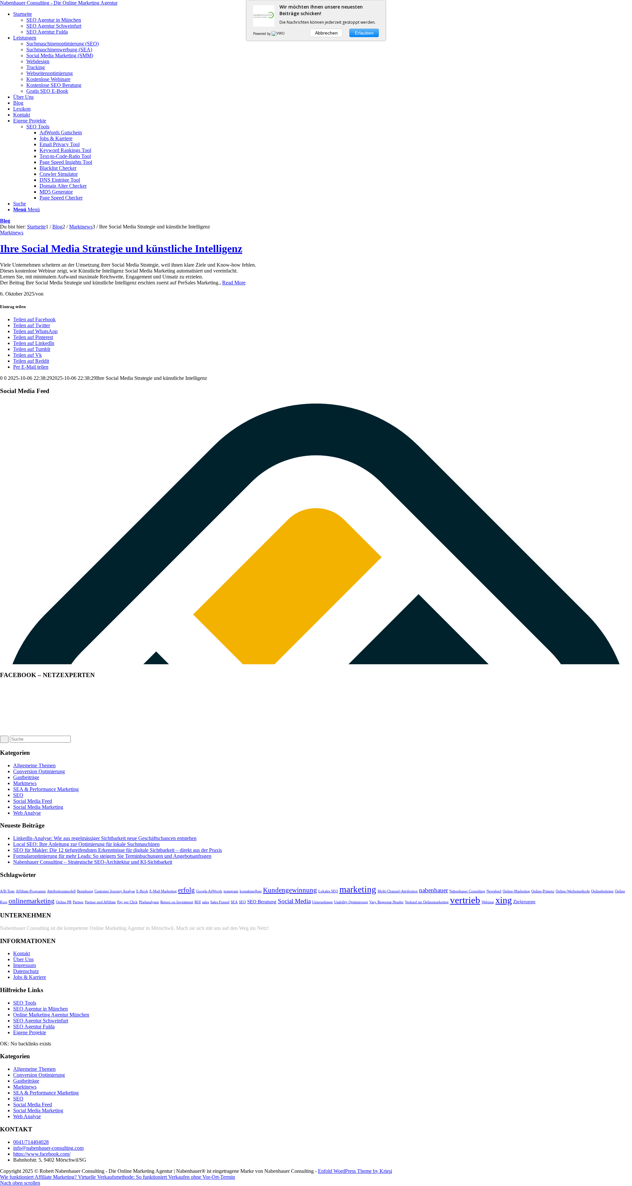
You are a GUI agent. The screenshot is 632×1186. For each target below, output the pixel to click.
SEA (234, 902)
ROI (198, 902)
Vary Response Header (386, 902)
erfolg (186, 890)
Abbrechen (326, 33)
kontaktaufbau (251, 891)
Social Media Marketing (38, 807)
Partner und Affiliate (100, 902)
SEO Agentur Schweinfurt (40, 1020)
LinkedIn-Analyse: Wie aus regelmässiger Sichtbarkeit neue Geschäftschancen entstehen (105, 838)
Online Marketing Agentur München (51, 1014)
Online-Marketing (516, 891)
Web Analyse (27, 813)
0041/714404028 (31, 1142)
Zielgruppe (524, 901)
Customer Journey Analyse (114, 891)
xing (503, 900)
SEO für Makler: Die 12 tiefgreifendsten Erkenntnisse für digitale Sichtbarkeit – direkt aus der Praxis (117, 850)
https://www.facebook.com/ (41, 1154)
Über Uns (23, 959)
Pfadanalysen (149, 902)
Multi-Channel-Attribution (398, 891)
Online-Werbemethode (573, 891)
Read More (234, 282)
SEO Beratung (261, 901)
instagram (231, 891)
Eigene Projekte (29, 1032)
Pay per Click (127, 902)
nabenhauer (433, 890)
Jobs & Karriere (29, 977)
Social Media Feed (32, 801)
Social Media (294, 901)
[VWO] (278, 33)
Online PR (63, 902)
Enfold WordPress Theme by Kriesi (355, 1171)
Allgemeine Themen (34, 765)
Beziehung (85, 891)
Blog (5, 221)
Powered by (262, 33)
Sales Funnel (219, 902)
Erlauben (364, 33)
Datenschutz (26, 971)
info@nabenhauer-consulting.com (48, 1148)
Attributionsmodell (61, 891)
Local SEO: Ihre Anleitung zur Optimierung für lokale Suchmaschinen (86, 844)
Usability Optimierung (351, 902)
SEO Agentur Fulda (34, 1026)
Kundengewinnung (290, 890)
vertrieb (465, 900)
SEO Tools (37, 126)
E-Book (142, 891)
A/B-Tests (7, 891)
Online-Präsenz (542, 891)
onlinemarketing (32, 901)
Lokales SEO (328, 891)
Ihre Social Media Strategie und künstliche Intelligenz (121, 248)
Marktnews (11, 232)
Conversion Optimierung (39, 771)
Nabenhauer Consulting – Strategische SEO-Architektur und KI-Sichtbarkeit (92, 862)
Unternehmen (322, 902)
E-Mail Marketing (163, 891)
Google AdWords (209, 891)
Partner (78, 902)
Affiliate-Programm (31, 891)
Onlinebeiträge (602, 891)
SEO (18, 795)
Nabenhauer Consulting (467, 891)
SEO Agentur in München (40, 1009)
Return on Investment (176, 902)
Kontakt (21, 953)
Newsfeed (494, 891)
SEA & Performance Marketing (46, 789)
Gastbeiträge (26, 777)
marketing (357, 889)
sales (205, 902)
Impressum (24, 965)
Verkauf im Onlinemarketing (427, 902)
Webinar (488, 902)
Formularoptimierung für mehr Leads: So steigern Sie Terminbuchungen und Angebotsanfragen (112, 856)
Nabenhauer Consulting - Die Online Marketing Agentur (59, 3)
